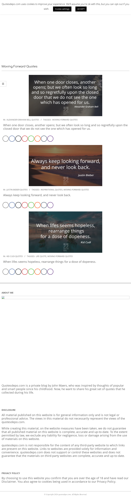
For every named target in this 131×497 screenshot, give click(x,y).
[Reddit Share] (38, 139)
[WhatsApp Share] (31, 139)
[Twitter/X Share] (18, 139)
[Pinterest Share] (25, 139)
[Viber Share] (50, 139)
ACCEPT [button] (81, 8)
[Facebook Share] (12, 139)
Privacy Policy (106, 481)
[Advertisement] (65, 36)
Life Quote (41, 256)
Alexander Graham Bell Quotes (23, 119)
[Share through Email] (6, 139)
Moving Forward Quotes (65, 119)
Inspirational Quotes (52, 189)
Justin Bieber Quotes (17, 189)
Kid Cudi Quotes (15, 256)
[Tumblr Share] (44, 139)
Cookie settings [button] (62, 8)
